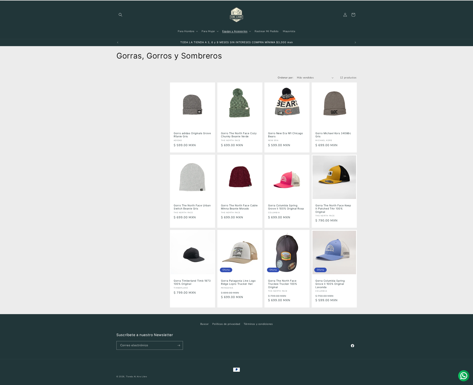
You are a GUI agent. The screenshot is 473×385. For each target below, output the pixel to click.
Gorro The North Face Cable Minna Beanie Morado (239, 207)
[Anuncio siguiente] (355, 42)
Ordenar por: (285, 77)
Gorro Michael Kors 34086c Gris (333, 135)
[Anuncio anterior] (118, 42)
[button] (120, 15)
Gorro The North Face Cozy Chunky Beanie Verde (239, 135)
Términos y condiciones (258, 324)
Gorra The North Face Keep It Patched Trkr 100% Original (333, 208)
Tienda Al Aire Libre (136, 376)
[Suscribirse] (179, 345)
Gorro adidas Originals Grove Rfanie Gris (192, 135)
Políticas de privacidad (226, 324)
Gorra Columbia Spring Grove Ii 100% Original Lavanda (330, 284)
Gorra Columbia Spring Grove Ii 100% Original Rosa (286, 207)
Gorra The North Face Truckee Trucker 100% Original (282, 284)
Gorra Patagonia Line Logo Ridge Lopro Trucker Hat (238, 282)
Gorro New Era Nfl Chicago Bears (285, 135)
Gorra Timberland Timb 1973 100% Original (192, 282)
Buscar (204, 324)
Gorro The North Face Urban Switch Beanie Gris (192, 207)
